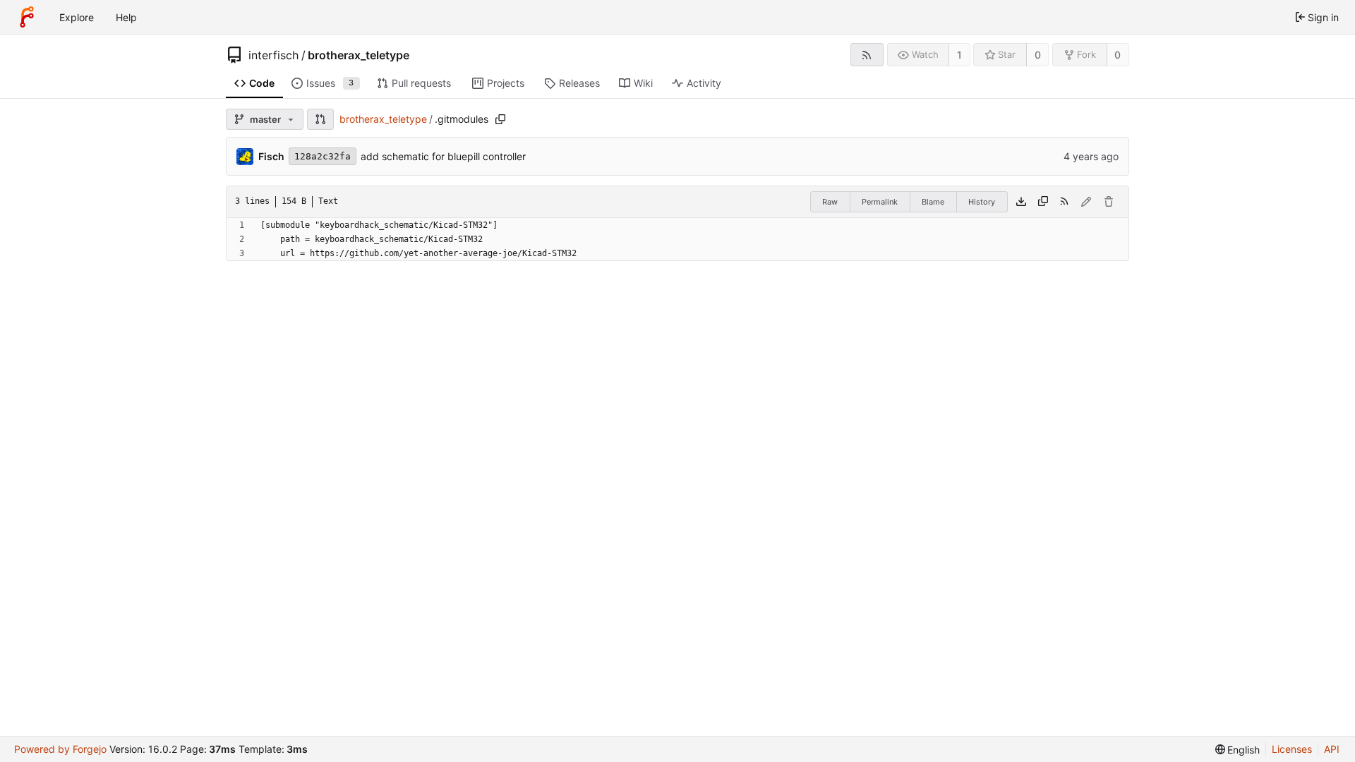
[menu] (1237, 750)
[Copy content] (1043, 201)
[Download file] (1021, 201)
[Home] (27, 17)
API (1331, 749)
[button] (320, 119)
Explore (76, 17)
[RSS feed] (867, 54)
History (981, 202)
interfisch (273, 55)
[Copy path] (500, 119)
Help (126, 17)
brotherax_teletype (358, 55)
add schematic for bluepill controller (443, 156)
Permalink (880, 202)
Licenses (1292, 749)
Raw (830, 202)
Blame (933, 202)
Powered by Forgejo (60, 749)
